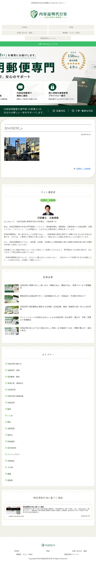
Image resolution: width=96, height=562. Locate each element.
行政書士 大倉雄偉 (48, 217)
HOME (16, 551)
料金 (48, 551)
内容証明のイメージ (71, 554)
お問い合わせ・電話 (79, 551)
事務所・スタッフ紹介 (24, 554)
